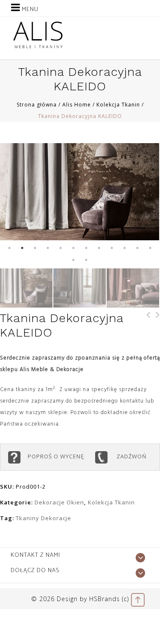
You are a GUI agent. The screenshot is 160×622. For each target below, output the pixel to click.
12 (150, 248)
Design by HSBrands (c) (93, 599)
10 (125, 248)
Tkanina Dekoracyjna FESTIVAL (146, 326)
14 (86, 260)
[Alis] (38, 34)
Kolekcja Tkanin (118, 104)
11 (138, 248)
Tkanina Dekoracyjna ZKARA (155, 326)
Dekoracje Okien (59, 502)
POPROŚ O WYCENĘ (57, 456)
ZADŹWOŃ (131, 456)
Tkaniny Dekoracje (43, 518)
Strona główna (37, 104)
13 (74, 260)
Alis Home (76, 104)
